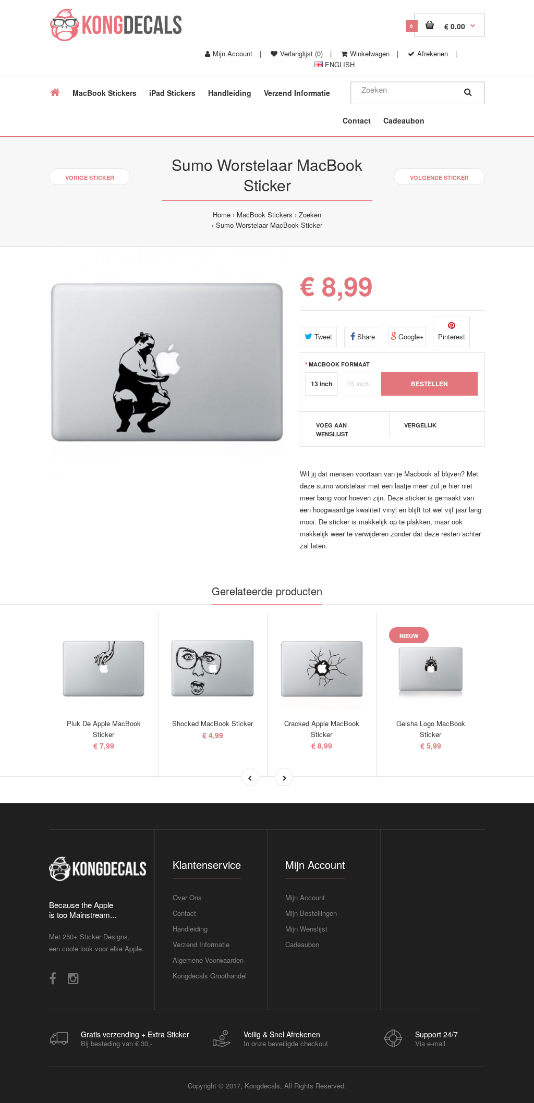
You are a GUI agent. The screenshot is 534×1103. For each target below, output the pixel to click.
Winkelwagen (370, 53)
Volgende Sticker (439, 177)
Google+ (410, 336)
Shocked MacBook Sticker (212, 723)
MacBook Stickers (265, 214)
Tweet (322, 336)
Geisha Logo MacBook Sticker (430, 728)
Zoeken (310, 214)
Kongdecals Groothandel (210, 976)
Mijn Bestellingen (311, 913)
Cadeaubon (302, 944)
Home (221, 214)
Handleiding (190, 929)
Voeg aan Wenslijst (332, 429)
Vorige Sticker (89, 177)
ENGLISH (339, 64)
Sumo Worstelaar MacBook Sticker (269, 225)
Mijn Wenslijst (306, 929)
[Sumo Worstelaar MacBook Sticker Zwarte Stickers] (166, 364)
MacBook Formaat (339, 363)
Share (365, 336)
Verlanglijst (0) (301, 53)
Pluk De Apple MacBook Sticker (104, 728)
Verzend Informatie (201, 944)
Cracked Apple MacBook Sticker (321, 728)
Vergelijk (420, 425)
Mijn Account (232, 53)
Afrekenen (432, 53)
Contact (184, 913)
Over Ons (187, 897)
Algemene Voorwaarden (208, 960)
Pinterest (451, 336)
